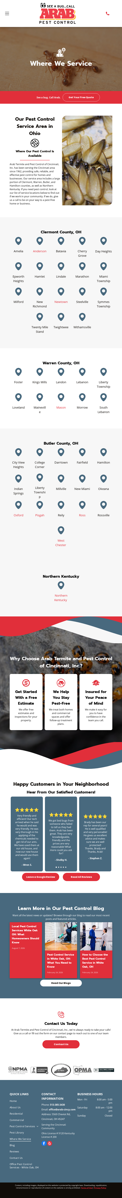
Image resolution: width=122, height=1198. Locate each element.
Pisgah (39, 515)
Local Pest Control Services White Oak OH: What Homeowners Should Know (25, 934)
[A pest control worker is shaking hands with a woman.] (96, 936)
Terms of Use (86, 1188)
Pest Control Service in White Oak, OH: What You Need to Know (60, 961)
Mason (61, 407)
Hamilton (103, 462)
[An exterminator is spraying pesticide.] (61, 936)
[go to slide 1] (56, 867)
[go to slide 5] (65, 867)
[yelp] (49, 1144)
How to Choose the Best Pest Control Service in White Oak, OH (95, 961)
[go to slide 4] (63, 867)
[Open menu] (7, 13)
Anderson (39, 251)
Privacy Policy (100, 1188)
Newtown (61, 302)
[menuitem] (25, 1101)
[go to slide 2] (58, 867)
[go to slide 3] (61, 867)
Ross (82, 515)
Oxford (18, 515)
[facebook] (44, 1144)
